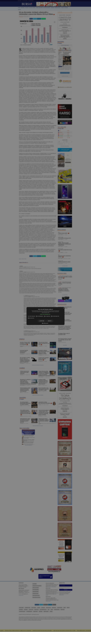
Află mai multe (47, 312)
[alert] (45, 316)
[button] (45, 314)
